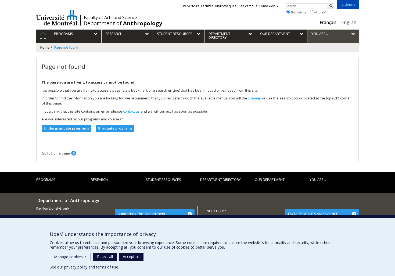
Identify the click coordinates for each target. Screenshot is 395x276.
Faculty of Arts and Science (110, 17)
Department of (123, 23)
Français (328, 22)
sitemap (254, 98)
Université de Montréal (56, 17)
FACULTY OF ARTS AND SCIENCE (313, 213)
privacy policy (75, 267)
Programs (45, 179)
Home (44, 47)
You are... (318, 179)
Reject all (105, 256)
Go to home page (56, 153)
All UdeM (319, 12)
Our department (270, 179)
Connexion (267, 6)
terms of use (107, 267)
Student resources (163, 179)
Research (99, 179)
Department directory (220, 179)
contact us (131, 111)
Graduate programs (115, 128)
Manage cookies (70, 256)
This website (298, 12)
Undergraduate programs (66, 128)
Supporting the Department (142, 213)
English (349, 22)
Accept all (131, 256)
